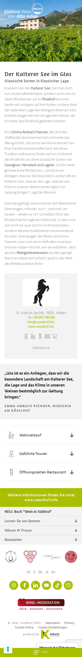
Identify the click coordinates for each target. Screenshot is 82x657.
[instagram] (13, 585)
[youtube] (46, 585)
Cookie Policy (24, 627)
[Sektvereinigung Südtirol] (11, 556)
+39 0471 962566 (44, 317)
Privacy (69, 623)
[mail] (68, 585)
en (40, 572)
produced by (31, 634)
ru (53, 572)
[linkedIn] (35, 585)
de (29, 572)
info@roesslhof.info (41, 322)
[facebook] (24, 585)
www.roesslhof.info (41, 326)
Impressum (52, 623)
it (34, 572)
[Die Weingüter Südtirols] (51, 556)
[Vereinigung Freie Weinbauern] (70, 556)
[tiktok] (57, 585)
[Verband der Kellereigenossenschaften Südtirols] (30, 556)
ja (47, 572)
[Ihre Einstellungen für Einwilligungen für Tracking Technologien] (8, 649)
